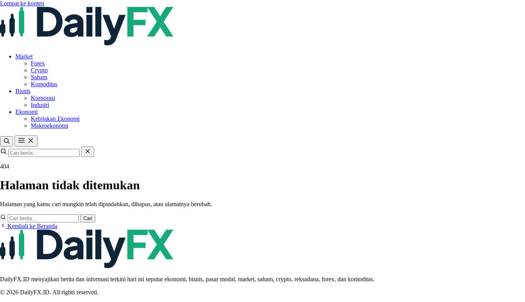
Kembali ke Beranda (31, 226)
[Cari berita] (6, 141)
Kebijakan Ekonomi (55, 118)
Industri (40, 105)
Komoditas (44, 84)
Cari (87, 218)
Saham (39, 77)
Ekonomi (26, 111)
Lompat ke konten (22, 3)
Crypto (39, 70)
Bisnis (22, 91)
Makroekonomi (49, 125)
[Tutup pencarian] (87, 152)
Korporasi (43, 98)
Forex (38, 63)
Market (24, 56)
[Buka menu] (26, 141)
